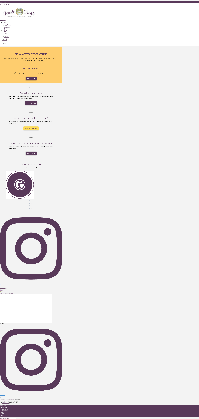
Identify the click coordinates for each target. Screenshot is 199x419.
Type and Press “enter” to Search (4, 418)
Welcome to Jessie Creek (5, 416)
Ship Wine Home (4, 411)
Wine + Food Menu (4, 407)
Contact (3, 413)
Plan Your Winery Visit (5, 406)
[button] (3, 20)
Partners (3, 414)
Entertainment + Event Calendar (6, 408)
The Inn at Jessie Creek (5, 410)
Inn (2, 415)
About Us (3, 412)
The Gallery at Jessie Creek (5, 409)
